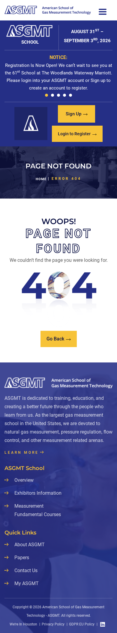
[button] (46, 95)
